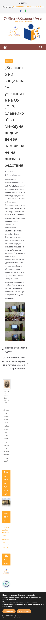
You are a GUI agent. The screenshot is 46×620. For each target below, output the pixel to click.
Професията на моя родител (16, 349)
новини (9, 61)
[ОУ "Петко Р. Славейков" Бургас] (5, 47)
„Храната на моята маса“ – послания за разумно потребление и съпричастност (13, 363)
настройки (7, 606)
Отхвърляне (24, 611)
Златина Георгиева (14, 175)
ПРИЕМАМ (9, 611)
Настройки (9, 616)
